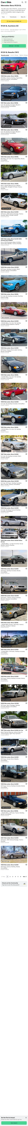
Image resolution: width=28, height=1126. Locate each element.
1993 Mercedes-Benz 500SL (10, 294)
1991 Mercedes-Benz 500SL (9, 103)
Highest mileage (23, 55)
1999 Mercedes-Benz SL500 (10, 321)
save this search (14, 29)
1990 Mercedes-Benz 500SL (10, 76)
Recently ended (5, 55)
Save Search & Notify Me (14, 21)
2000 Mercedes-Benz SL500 (10, 267)
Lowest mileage (14, 55)
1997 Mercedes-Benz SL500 (9, 454)
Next (24, 876)
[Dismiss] (26, 1117)
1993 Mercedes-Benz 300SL (10, 183)
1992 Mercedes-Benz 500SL (9, 427)
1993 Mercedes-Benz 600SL (10, 157)
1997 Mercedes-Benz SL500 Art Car (12, 730)
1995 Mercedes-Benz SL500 (9, 348)
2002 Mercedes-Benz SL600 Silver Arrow (11, 541)
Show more (4, 13)
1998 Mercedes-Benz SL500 (10, 757)
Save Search (14, 1123)
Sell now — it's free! (14, 45)
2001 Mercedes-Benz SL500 (9, 212)
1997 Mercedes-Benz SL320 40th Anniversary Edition (11, 239)
